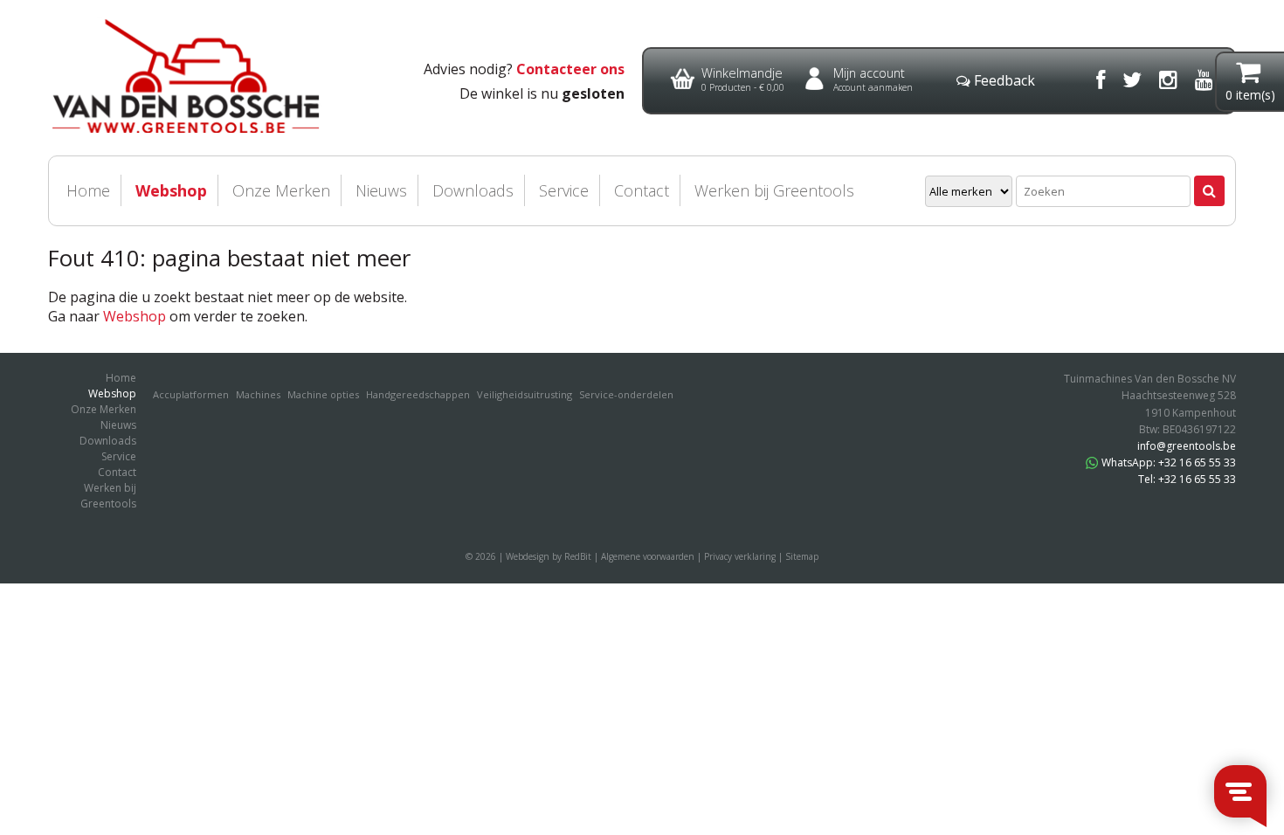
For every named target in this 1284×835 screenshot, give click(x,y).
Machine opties (323, 394)
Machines (258, 394)
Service (564, 190)
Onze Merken (281, 190)
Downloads (473, 190)
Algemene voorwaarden (647, 556)
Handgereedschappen (418, 394)
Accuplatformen (191, 394)
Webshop (171, 190)
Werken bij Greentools (774, 190)
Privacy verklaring (740, 556)
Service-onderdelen (626, 394)
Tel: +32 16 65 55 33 (1187, 479)
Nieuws (381, 190)
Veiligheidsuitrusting (524, 394)
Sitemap (801, 556)
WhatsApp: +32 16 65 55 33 (1168, 462)
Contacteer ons (570, 69)
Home (88, 190)
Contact (641, 190)
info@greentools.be (1186, 445)
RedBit (577, 556)
